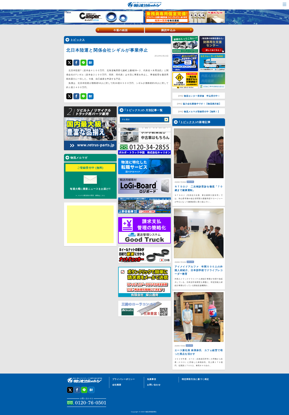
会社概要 (116, 384)
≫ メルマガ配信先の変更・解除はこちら (90, 195)
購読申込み (176, 30)
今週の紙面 (112, 30)
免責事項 (151, 379)
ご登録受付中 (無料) (90, 167)
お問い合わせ (154, 384)
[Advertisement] (90, 224)
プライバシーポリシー (123, 379)
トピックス (77, 39)
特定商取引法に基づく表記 (195, 379)
